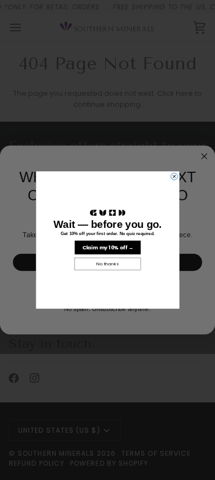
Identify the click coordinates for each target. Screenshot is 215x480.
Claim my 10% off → (107, 247)
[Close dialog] (173, 176)
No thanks (107, 264)
